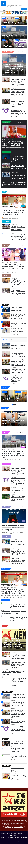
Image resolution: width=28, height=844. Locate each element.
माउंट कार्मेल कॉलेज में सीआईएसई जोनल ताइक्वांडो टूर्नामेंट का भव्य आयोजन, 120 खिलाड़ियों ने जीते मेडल (18, 229)
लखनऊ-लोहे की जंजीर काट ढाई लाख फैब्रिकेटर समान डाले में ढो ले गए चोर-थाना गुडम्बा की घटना (18, 665)
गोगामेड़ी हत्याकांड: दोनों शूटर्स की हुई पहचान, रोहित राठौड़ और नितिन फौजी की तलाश (18, 680)
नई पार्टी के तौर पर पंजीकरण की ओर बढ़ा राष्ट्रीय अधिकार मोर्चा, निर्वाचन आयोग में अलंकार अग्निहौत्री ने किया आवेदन (18, 283)
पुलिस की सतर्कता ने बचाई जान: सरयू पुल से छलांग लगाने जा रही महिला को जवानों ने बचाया (17, 104)
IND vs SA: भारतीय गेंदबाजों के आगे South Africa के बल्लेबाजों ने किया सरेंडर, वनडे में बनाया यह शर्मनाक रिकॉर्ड (18, 237)
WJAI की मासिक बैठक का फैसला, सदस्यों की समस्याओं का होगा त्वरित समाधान (18, 743)
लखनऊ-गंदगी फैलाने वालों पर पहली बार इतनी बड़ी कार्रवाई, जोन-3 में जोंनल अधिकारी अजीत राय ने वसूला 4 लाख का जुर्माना (18, 83)
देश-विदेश (19, 122)
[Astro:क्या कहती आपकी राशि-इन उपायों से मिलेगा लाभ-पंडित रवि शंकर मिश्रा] (1, 616)
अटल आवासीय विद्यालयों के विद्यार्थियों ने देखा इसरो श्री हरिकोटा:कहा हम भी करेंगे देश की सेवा (18, 168)
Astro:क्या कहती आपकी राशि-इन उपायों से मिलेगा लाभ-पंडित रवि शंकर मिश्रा (18, 619)
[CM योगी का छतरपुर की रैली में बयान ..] (6, 770)
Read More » (7, 152)
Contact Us (10, 837)
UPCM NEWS (16, 835)
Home (2, 837)
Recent (5, 339)
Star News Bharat (7, 74)
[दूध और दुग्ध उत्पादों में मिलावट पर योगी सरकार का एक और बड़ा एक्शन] (6, 489)
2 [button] (13, 404)
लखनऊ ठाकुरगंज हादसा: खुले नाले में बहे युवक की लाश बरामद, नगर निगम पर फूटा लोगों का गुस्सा (14, 184)
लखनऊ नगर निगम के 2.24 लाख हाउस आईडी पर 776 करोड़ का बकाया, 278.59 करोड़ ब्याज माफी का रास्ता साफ (13, 37)
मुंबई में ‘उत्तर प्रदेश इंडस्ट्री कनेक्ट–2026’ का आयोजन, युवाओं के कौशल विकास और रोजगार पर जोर (18, 293)
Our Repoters (24, 837)
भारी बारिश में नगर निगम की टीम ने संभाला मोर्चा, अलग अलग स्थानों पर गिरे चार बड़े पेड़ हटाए (18, 498)
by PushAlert (4, 10)
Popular (13, 339)
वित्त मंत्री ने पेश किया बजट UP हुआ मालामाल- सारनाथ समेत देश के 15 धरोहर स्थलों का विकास (18, 323)
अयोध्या (3, 40)
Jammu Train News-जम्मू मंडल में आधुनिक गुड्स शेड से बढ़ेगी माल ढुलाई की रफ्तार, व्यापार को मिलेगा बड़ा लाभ (18, 176)
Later (16, 9)
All (18, 51)
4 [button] (15, 404)
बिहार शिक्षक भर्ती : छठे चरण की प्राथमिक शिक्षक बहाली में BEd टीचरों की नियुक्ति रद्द (17, 750)
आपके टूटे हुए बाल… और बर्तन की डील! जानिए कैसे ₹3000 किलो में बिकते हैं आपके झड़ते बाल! (13, 612)
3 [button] (14, 404)
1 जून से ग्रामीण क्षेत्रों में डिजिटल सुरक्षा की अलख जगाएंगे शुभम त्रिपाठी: (17, 606)
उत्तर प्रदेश (18, 392)
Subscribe (23, 9)
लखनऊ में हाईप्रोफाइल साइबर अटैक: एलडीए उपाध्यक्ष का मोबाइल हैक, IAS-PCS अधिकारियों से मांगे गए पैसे (18, 561)
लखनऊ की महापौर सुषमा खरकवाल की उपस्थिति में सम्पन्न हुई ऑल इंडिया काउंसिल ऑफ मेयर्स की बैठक (18, 776)
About (6, 837)
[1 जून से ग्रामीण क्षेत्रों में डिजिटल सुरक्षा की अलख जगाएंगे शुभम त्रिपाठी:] (1, 603)
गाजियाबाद (17, 17)
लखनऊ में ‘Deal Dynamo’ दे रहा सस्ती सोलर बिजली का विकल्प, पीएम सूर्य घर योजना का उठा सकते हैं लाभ (18, 544)
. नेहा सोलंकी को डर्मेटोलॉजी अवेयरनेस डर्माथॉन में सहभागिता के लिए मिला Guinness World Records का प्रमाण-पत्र (18, 331)
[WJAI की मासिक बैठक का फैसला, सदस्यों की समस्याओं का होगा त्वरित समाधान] (6, 743)
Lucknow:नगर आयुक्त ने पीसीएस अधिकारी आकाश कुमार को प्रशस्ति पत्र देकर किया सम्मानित (13, 422)
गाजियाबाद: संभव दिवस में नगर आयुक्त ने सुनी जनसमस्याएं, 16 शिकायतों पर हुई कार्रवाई (19, 400)
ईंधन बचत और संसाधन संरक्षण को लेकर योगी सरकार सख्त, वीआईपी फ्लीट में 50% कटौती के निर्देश (12, 143)
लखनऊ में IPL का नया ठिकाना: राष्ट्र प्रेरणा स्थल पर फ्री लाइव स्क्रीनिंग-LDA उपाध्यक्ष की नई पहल (13, 213)
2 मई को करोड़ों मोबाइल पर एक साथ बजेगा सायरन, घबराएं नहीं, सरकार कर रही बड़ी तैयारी (18, 159)
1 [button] (12, 404)
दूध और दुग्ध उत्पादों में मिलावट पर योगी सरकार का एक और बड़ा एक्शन (18, 490)
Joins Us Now (17, 837)
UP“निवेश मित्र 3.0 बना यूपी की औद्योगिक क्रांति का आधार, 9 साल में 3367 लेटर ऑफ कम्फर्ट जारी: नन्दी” (13, 266)
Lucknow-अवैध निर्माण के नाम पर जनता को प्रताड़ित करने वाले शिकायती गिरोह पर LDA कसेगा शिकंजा (13, 673)
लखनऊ (3, 27)
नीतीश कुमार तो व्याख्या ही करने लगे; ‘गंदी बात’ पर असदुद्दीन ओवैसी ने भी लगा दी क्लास (18, 756)
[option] (14, 32)
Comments (22, 339)
